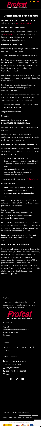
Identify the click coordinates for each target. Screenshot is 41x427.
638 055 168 (10, 374)
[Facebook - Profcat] (6, 379)
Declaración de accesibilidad (16, 417)
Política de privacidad (25, 415)
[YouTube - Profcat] (22, 379)
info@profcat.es (32, 179)
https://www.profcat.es (24, 23)
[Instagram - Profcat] (11, 379)
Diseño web (28, 417)
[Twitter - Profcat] (16, 379)
